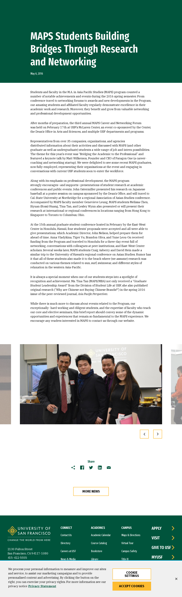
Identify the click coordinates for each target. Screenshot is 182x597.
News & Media (68, 559)
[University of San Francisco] (29, 534)
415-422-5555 (17, 557)
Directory (65, 543)
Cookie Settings (132, 574)
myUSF (157, 557)
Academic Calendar (101, 535)
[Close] (176, 579)
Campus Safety (129, 551)
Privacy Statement (42, 586)
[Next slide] (157, 434)
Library (94, 559)
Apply (157, 528)
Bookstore (96, 551)
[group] (91, 384)
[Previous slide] (144, 434)
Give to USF (161, 547)
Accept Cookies (131, 586)
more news (91, 491)
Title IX (125, 559)
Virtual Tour (127, 543)
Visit (156, 538)
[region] (91, 579)
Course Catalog (99, 543)
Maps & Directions (130, 535)
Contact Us (66, 535)
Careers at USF (68, 551)
